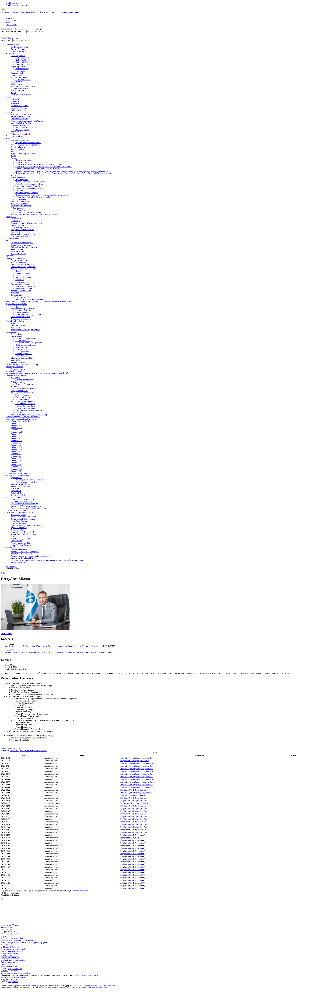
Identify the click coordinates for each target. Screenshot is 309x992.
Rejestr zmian (11, 20)
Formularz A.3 (16, 428)
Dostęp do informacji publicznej (23, 499)
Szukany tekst (6, 29)
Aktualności (15, 378)
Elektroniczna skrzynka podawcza (24, 247)
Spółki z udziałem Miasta (20, 317)
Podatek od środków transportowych (29, 343)
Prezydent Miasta (12, 45)
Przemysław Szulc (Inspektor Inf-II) (134, 803)
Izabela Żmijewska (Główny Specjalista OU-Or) (28, 751)
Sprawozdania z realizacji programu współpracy (29, 415)
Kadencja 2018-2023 (23, 58)
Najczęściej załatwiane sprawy (22, 243)
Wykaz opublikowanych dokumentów (30, 480)
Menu (9, 40)
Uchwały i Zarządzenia (24, 384)
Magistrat (9, 138)
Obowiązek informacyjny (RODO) (19, 512)
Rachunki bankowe (18, 149)
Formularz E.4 (16, 445)
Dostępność (10, 547)
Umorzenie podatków (23, 354)
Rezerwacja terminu (18, 254)
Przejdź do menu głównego (16, 5)
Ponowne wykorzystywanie (16, 510)
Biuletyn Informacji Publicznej (17, 475)
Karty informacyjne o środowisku (18, 421)
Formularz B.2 (16, 432)
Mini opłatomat (16, 541)
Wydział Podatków (18, 530)
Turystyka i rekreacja (19, 108)
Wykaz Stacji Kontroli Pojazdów (27, 186)
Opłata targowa (21, 347)
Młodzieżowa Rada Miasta (21, 95)
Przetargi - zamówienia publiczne (23, 269)
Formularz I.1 (16, 471)
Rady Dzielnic (11, 112)
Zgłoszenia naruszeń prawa (16, 304)
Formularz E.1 (16, 438)
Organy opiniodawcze (19, 391)
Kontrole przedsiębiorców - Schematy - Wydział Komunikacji (39, 164)
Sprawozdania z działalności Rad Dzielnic (27, 121)
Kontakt (9, 22)
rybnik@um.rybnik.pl (18, 669)
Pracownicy (15, 328)
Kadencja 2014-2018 (23, 60)
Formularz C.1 (16, 434)
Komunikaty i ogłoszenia (15, 258)
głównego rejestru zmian (78, 891)
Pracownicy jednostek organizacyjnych (25, 330)
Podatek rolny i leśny (23, 341)
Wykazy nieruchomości (24, 288)
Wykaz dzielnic (16, 99)
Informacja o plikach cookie (21, 484)
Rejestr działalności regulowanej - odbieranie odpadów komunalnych (41, 195)
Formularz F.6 (16, 465)
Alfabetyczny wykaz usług (21, 245)
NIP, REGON (16, 151)
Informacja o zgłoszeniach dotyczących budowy (33, 197)
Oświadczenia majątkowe (15, 321)
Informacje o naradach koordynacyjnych (21, 419)
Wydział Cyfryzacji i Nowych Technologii (27, 525)
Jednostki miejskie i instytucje (17, 306)
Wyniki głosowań (17, 75)
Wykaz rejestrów (21, 180)
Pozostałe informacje (18, 562)
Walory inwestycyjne (19, 110)
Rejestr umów (20, 199)
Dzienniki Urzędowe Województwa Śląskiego (28, 223)
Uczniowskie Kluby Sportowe (27, 406)
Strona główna (11, 567)
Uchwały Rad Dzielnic (19, 119)
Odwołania (19, 280)
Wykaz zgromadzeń (23, 297)
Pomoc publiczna (22, 351)
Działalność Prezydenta (19, 47)
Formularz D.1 (16, 436)
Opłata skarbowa (21, 349)
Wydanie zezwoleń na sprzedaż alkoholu (30, 182)
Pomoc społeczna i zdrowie (21, 319)
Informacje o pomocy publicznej (23, 358)
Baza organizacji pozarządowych (23, 401)
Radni (13, 323)
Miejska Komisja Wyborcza (26, 127)
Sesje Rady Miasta (18, 66)
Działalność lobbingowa (15, 238)
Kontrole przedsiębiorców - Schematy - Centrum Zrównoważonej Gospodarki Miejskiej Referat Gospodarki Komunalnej (61, 171)
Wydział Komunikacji (19, 528)
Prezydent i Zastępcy (19, 325)
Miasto (8, 97)
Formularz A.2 (16, 425)
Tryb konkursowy (22, 395)
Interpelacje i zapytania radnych (23, 86)
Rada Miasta (10, 53)
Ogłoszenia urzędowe (19, 260)
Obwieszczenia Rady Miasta (21, 236)
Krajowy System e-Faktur (20, 543)
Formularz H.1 (16, 469)
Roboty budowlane (22, 273)
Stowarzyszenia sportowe (25, 404)
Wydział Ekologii (17, 536)
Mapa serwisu (16, 491)
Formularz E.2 (16, 441)
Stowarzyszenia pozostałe (25, 408)
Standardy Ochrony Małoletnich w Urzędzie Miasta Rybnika (34, 214)
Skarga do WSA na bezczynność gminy (26, 506)
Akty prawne (11, 217)
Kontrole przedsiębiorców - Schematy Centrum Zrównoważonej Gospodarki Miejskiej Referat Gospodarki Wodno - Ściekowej (63, 173)
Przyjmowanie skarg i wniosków (23, 154)
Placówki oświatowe (23, 310)
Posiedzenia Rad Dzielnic (20, 117)
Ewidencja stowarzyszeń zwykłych (28, 410)
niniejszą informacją (99, 987)
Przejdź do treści (12, 3)
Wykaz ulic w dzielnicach (20, 134)
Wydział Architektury (19, 523)
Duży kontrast (11, 25)
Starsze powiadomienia (24, 380)
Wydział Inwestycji (18, 369)
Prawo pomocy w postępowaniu (18, 473)
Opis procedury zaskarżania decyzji (24, 504)
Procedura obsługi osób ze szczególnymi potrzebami (30, 556)
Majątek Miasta (16, 360)
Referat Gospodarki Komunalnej (23, 519)
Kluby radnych (16, 82)
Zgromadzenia (16, 295)
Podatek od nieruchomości (25, 338)
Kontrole (14, 158)
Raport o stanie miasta (14, 136)
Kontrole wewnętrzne (23, 160)
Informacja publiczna (14, 497)
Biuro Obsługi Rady (18, 515)
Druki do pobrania (22, 399)
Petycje (13, 93)
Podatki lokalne (16, 336)
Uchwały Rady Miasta (19, 88)
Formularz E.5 (16, 447)
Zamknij (4, 970)
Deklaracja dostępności (19, 549)
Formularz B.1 (16, 430)
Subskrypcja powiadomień (21, 486)
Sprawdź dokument (18, 249)
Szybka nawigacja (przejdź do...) (13, 31)
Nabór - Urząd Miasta (19, 262)
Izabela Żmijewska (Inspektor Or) (133, 795)
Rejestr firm (19, 190)
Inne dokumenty (21, 356)
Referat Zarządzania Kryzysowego (24, 534)
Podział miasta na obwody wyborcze (29, 212)
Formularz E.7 (16, 452)
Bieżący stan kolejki (18, 251)
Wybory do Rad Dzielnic (20, 125)
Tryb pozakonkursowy (24, 397)
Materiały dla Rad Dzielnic (21, 123)
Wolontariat (15, 293)
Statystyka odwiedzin (19, 495)
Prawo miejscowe (17, 90)
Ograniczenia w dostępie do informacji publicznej (29, 508)
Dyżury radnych (17, 84)
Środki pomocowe (18, 362)
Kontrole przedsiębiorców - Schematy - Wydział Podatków (37, 169)
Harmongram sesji (22, 69)
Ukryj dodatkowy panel (10, 38)
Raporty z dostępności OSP (21, 554)
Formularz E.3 (16, 443)
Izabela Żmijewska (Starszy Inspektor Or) (136, 787)
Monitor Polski (16, 221)
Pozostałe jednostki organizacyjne (28, 314)
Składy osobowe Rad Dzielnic (22, 114)
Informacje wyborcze (23, 210)
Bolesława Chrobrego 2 (12, 925)
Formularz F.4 (16, 460)
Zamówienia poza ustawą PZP (22, 264)
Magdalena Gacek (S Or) (130, 838)
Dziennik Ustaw (17, 219)
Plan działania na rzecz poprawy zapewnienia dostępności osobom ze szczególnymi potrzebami (47, 560)
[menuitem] (157, 48)
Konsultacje (15, 386)
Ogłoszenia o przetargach (25, 286)
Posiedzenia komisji (23, 80)
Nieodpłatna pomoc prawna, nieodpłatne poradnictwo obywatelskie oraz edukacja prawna (40, 301)
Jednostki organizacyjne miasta (22, 308)
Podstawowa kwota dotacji (21, 291)
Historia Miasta (16, 103)
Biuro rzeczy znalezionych (21, 206)
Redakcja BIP (16, 493)
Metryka (13, 748)
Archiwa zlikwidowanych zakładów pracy (22, 364)
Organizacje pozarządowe (16, 375)
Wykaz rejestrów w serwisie (26, 482)
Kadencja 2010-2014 (23, 62)
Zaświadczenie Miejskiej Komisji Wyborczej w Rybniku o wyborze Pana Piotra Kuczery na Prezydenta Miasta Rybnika (57, 646)
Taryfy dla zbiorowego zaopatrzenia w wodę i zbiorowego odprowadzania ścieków (37, 373)
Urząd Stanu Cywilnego (20, 521)
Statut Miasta (16, 232)
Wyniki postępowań (23, 277)
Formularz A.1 (16, 423)
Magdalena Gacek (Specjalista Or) (133, 790)
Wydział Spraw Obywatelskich (22, 532)
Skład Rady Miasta (18, 56)
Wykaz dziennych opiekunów (26, 193)
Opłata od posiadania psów (25, 345)
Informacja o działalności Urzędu (23, 558)
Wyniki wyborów (22, 130)
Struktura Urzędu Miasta (20, 140)
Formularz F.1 (16, 454)
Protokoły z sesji (17, 73)
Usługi (18, 275)
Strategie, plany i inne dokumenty (23, 234)
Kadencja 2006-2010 (23, 64)
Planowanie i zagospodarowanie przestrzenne (23, 417)
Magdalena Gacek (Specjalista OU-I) (134, 761)
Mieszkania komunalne (14, 371)
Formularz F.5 (16, 462)
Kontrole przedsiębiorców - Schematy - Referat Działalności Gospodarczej (43, 167)
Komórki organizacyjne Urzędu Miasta (25, 145)
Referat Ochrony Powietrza (21, 539)
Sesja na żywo (20, 71)
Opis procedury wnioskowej (21, 502)
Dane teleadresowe (18, 147)
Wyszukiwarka (16, 478)
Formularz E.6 (16, 449)
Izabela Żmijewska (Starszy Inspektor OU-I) (137, 758)
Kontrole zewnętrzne (23, 162)
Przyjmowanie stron (18, 51)
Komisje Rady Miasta (19, 77)
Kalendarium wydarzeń (19, 106)
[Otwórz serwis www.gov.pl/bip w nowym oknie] (18, 12)
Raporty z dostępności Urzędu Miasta (25, 552)
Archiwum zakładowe (19, 204)
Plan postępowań (21, 282)
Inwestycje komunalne (14, 367)
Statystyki (14, 175)
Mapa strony (10, 18)
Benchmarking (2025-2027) (21, 201)
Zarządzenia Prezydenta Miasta (22, 230)
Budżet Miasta (16, 334)
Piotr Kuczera (6, 634)
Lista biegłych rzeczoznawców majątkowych (28, 299)
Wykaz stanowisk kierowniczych (28, 143)
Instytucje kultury (22, 312)
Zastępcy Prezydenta (18, 49)
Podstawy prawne (17, 382)
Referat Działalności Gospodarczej (24, 517)
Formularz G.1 (16, 467)
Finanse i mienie (12, 332)
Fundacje (18, 412)
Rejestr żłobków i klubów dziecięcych (30, 188)
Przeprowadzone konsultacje (26, 388)
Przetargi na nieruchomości (21, 284)
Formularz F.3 (16, 458)
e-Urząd (9, 241)
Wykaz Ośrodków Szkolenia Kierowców (31, 184)
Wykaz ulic (15, 101)
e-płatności (10, 256)
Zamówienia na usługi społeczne (23, 267)
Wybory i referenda (18, 208)
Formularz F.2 (16, 456)
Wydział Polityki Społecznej (21, 545)
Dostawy (18, 271)
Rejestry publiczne (18, 177)
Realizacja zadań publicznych (22, 393)
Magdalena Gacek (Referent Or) (132, 843)
